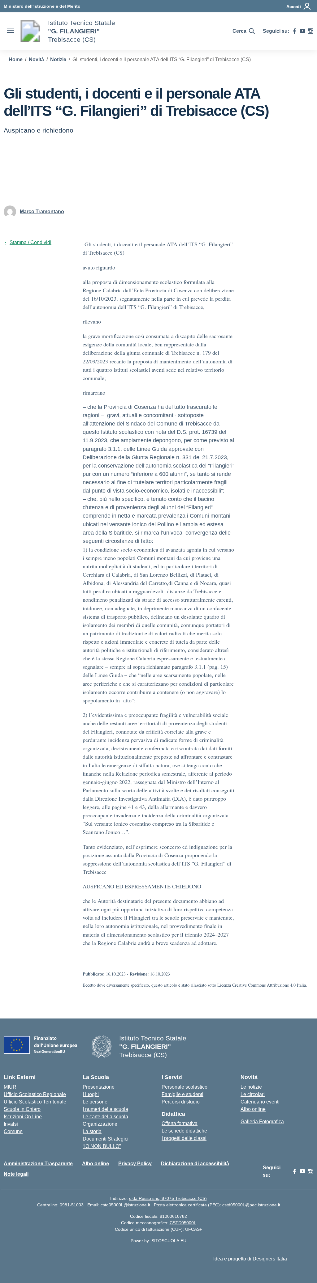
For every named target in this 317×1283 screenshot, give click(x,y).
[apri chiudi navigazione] (10, 31)
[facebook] (294, 31)
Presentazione (99, 1087)
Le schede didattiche (184, 1130)
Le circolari (253, 1094)
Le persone (95, 1101)
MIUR (10, 1087)
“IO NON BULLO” (102, 1146)
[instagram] (310, 31)
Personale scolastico (184, 1087)
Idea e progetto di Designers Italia (250, 1258)
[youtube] (302, 31)
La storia (92, 1131)
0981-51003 (72, 1204)
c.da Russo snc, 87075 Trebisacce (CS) (168, 1198)
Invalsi (11, 1124)
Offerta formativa (180, 1123)
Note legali (16, 1174)
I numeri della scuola (105, 1109)
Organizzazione (100, 1124)
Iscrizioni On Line (23, 1116)
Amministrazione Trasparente (38, 1163)
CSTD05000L (183, 1222)
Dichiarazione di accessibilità (195, 1163)
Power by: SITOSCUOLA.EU (158, 1240)
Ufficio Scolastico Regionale (35, 1094)
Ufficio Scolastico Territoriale (35, 1101)
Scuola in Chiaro (22, 1109)
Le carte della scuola (105, 1116)
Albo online (253, 1109)
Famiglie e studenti (182, 1094)
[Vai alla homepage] (30, 31)
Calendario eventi (260, 1101)
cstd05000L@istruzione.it (125, 1204)
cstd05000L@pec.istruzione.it (251, 1204)
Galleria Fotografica (262, 1121)
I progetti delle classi (184, 1138)
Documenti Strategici (105, 1138)
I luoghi (91, 1094)
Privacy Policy (135, 1163)
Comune (13, 1131)
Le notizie (251, 1087)
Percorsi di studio (181, 1101)
